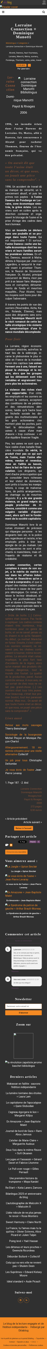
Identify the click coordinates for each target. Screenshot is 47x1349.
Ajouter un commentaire (23, 941)
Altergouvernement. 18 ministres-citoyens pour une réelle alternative (23, 751)
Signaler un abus (23, 1342)
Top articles (40, 1338)
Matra (27, 56)
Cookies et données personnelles (15, 1345)
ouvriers (34, 56)
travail (38, 60)
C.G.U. (34, 1342)
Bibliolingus (11, 43)
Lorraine (12, 56)
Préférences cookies (36, 1345)
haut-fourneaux (30, 53)
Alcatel (12, 53)
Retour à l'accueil (23, 828)
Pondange (10, 60)
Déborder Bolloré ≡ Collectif (23, 1256)
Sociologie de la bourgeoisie (23, 734)
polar (33, 60)
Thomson (20, 60)
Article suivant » (33, 822)
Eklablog (23, 1330)
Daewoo (19, 53)
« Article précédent (16, 818)
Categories (23, 43)
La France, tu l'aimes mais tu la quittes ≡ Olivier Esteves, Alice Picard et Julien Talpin (23, 1232)
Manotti (20, 56)
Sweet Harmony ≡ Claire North (23, 1222)
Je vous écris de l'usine (19, 769)
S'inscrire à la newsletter (16, 852)
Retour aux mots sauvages (23, 725)
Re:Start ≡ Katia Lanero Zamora (23, 1187)
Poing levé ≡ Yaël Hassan (23, 1241)
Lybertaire (14, 1338)
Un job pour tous (16, 760)
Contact (12, 1342)
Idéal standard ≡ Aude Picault (23, 1281)
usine (27, 60)
